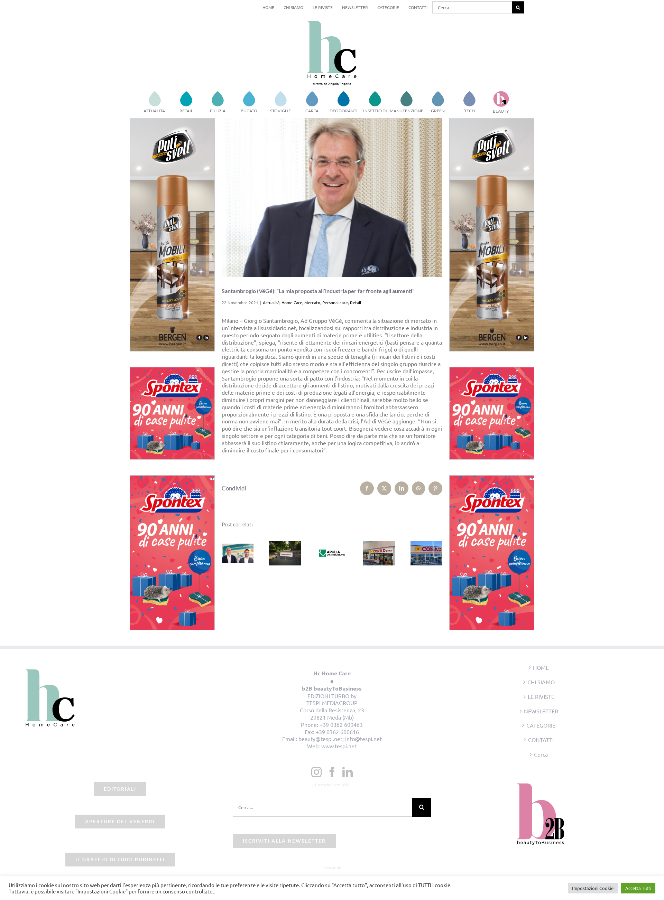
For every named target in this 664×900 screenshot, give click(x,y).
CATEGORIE (540, 725)
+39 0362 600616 (337, 731)
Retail (355, 302)
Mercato (312, 302)
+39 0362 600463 (341, 724)
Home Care (292, 302)
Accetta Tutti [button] (638, 888)
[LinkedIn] (347, 772)
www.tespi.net (339, 745)
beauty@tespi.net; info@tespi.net (340, 738)
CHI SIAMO (541, 681)
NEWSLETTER (541, 710)
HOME (541, 667)
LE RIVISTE (541, 696)
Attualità (271, 302)
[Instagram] (316, 772)
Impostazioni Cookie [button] (593, 888)
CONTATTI (541, 739)
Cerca (541, 754)
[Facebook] (332, 772)
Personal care (335, 302)
